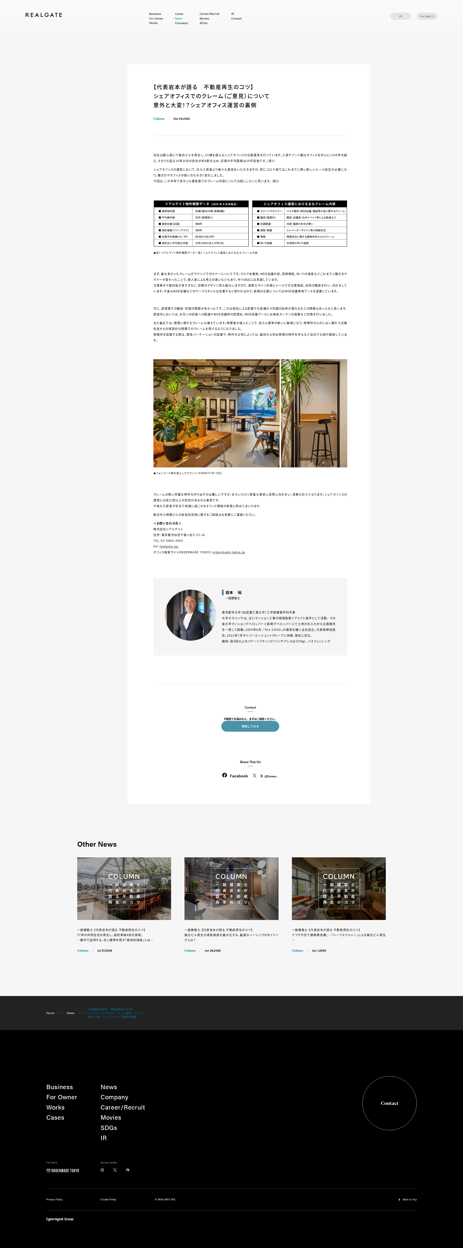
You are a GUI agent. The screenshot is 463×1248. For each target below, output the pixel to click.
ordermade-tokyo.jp (229, 552)
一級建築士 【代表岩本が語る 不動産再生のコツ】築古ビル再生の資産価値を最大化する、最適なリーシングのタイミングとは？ (231, 935)
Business (155, 14)
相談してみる (250, 726)
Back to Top (409, 1199)
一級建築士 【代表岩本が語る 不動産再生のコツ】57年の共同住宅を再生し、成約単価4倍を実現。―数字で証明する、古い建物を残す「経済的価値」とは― (115, 935)
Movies (204, 18)
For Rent (425, 16)
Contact (236, 18)
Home (50, 1013)
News (178, 18)
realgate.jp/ (169, 546)
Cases (179, 14)
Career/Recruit (209, 14)
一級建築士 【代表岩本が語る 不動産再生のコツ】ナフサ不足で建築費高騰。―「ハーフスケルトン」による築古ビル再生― (339, 935)
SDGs (203, 23)
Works (153, 23)
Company (181, 23)
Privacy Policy (54, 1199)
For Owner (156, 18)
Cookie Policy (108, 1199)
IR (232, 14)
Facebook (239, 775)
